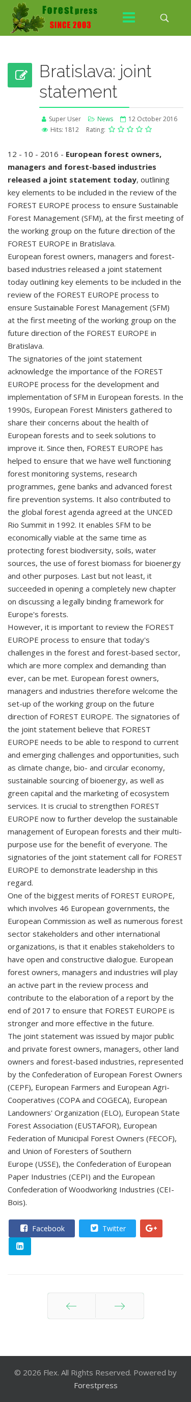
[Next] (120, 1306)
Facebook (47, 1228)
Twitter (113, 1228)
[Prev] (71, 1306)
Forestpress (96, 1385)
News (105, 119)
